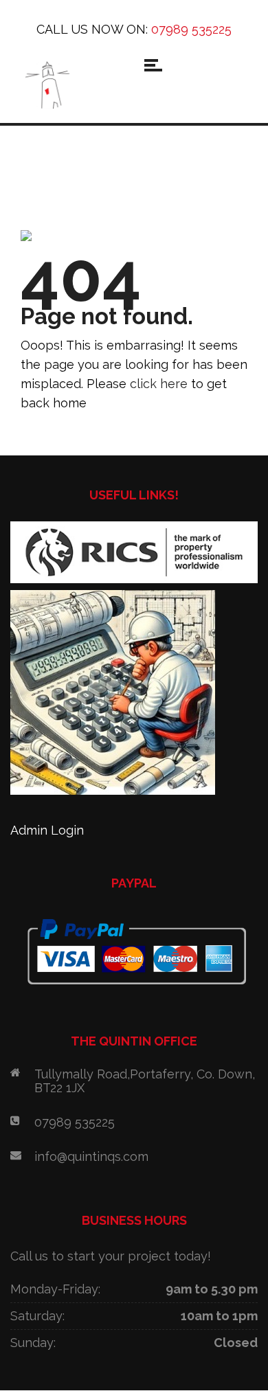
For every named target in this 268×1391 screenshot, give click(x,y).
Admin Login (47, 830)
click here (159, 383)
